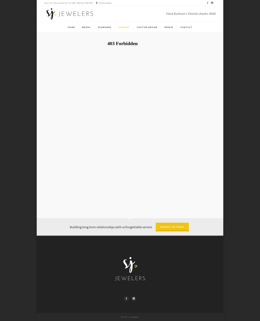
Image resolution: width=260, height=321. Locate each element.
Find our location (105, 3)
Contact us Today (172, 227)
